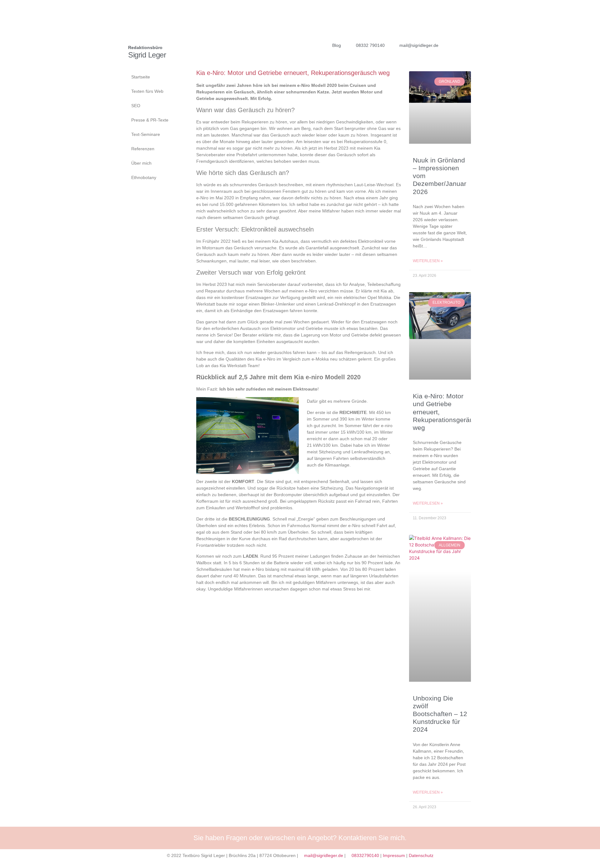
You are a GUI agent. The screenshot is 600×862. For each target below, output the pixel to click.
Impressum (394, 855)
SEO (135, 105)
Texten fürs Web (147, 91)
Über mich (141, 163)
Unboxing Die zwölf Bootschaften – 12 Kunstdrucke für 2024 (440, 714)
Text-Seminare (145, 134)
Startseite (140, 76)
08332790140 (365, 855)
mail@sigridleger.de (323, 855)
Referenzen (142, 148)
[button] (453, 45)
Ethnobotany (143, 177)
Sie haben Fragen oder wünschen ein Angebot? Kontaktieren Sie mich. (300, 838)
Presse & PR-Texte (149, 119)
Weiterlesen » (428, 261)
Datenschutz (421, 855)
